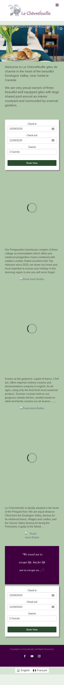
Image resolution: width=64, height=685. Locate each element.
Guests (32, 146)
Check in (32, 123)
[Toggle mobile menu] (57, 5)
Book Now (32, 163)
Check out (32, 135)
